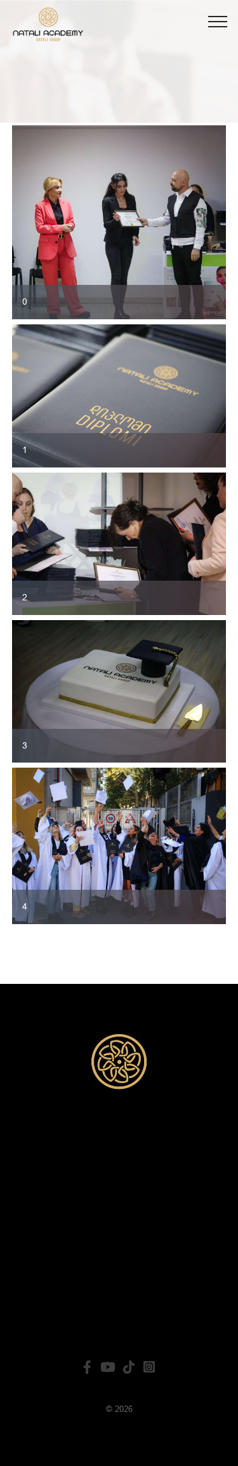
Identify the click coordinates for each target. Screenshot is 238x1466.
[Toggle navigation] (218, 21)
